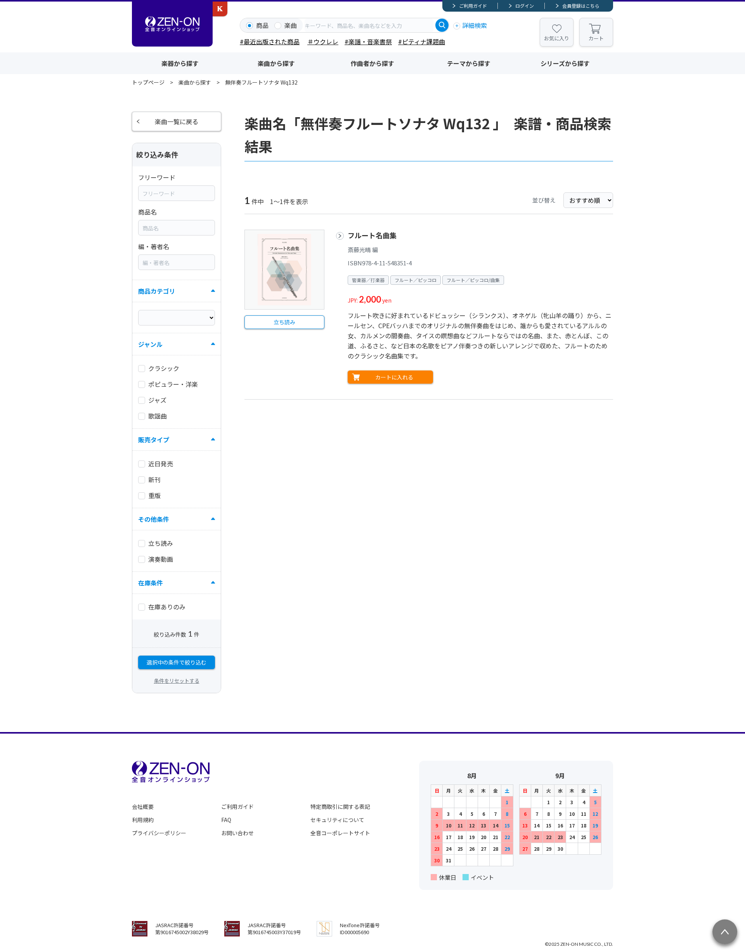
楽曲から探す (276, 63)
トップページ (148, 82)
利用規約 (143, 820)
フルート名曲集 (372, 235)
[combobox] (369, 25)
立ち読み (284, 322)
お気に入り (556, 38)
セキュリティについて (337, 820)
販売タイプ (153, 439)
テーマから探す (468, 63)
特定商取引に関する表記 (340, 806)
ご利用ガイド (473, 5)
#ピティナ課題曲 (421, 41)
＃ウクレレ (322, 41)
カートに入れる (394, 377)
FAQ (226, 820)
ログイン (524, 5)
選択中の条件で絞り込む (176, 662)
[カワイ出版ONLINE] (220, 9)
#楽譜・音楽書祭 (368, 41)
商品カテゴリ (156, 291)
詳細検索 (474, 25)
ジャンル (150, 344)
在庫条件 (150, 582)
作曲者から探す (372, 63)
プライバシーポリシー (159, 833)
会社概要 (143, 806)
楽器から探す (180, 63)
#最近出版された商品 (270, 41)
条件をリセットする (176, 680)
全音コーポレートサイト (340, 833)
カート (596, 38)
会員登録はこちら (580, 5)
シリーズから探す (565, 63)
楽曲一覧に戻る (176, 121)
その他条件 (153, 519)
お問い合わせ (237, 833)
